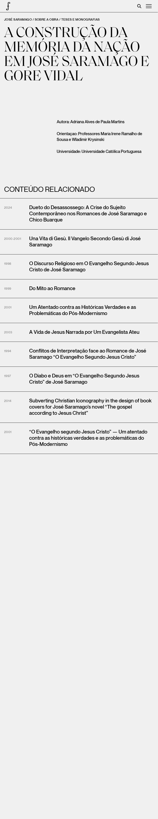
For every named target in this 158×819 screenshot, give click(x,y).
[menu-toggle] (149, 6)
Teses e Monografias (80, 19)
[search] (139, 6)
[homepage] (6, 6)
